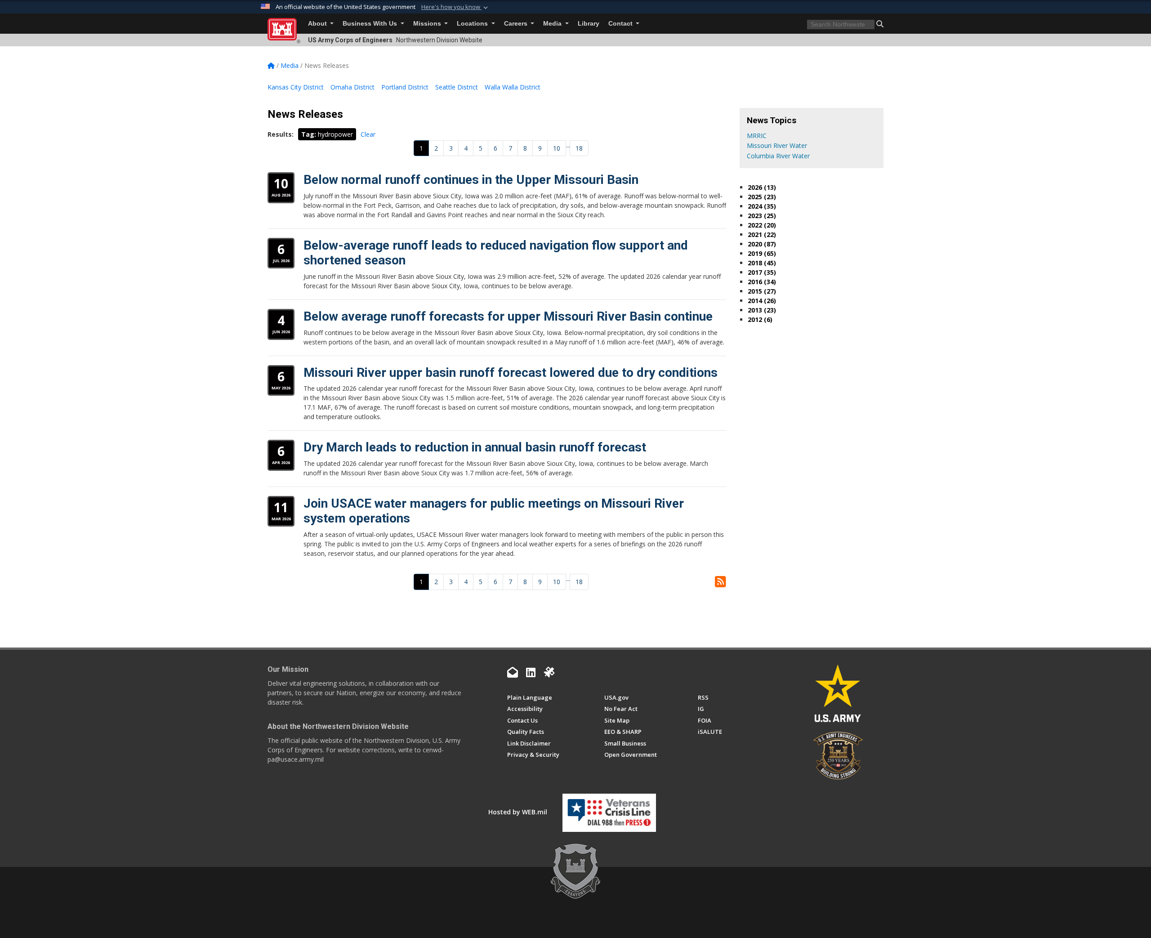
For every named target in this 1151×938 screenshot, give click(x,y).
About (318, 23)
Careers (516, 23)
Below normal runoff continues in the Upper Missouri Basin (470, 179)
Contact (621, 23)
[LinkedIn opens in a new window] (530, 672)
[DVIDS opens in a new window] (549, 672)
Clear (368, 134)
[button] (455, 7)
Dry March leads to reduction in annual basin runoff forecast (474, 447)
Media (553, 23)
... (568, 145)
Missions (428, 23)
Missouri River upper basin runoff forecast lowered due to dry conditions (510, 372)
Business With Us (371, 23)
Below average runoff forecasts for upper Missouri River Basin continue (508, 316)
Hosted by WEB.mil (517, 812)
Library (588, 23)
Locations (473, 23)
